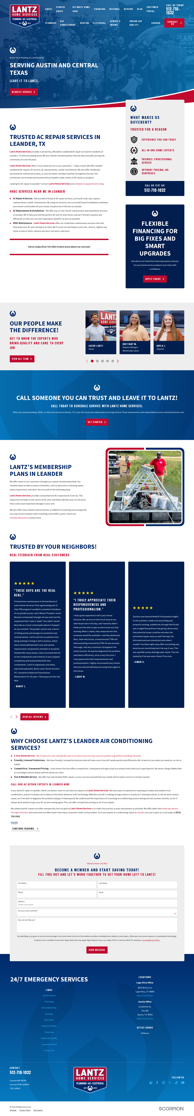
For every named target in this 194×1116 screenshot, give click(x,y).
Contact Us (172, 23)
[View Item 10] (107, 361)
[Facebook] (157, 1082)
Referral (114, 9)
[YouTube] (182, 1082)
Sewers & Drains (49, 1026)
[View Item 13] (112, 361)
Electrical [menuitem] (99, 22)
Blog (140, 9)
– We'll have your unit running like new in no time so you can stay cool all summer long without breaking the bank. (78, 755)
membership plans (18, 517)
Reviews (128, 9)
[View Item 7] (102, 361)
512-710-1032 (173, 11)
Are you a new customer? (28, 911)
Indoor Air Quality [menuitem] (135, 22)
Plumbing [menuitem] (50, 22)
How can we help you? (26, 920)
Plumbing (49, 1001)
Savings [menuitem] (155, 22)
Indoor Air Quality (49, 1038)
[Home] (24, 16)
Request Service (22, 92)
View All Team (20, 358)
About (48, 9)
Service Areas (49, 995)
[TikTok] (176, 1082)
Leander (140, 812)
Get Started (95, 422)
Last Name (103, 883)
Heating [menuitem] (84, 22)
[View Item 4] (97, 361)
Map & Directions (145, 995)
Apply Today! (153, 279)
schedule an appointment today (89, 183)
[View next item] (117, 361)
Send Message (97, 949)
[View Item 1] (92, 361)
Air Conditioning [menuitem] (67, 22)
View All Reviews (33, 716)
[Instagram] (163, 1082)
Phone (20, 892)
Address (21, 901)
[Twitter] (169, 1082)
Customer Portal (49, 1044)
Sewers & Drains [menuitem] (115, 22)
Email (101, 892)
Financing (99, 9)
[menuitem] (13, 1110)
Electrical (49, 1020)
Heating (49, 1013)
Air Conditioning (49, 1007)
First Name (22, 883)
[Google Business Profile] (150, 1082)
